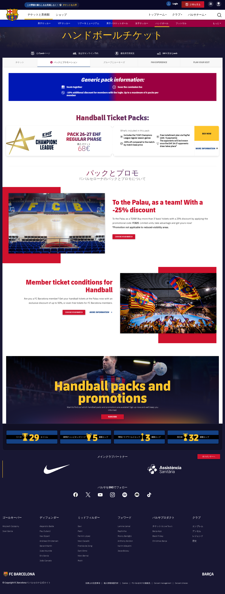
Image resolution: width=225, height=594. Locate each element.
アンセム (196, 531)
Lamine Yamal (124, 526)
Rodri (80, 560)
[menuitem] (219, 3)
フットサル (181, 23)
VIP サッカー (64, 23)
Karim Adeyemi (124, 546)
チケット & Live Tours (162, 526)
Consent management (162, 583)
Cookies (125, 583)
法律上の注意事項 (92, 583)
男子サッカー (44, 23)
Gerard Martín (46, 546)
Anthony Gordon (125, 541)
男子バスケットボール (117, 23)
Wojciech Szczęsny (10, 526)
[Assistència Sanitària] (164, 469)
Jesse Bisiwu (123, 551)
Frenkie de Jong (85, 546)
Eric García (44, 555)
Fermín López (84, 536)
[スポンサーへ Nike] (57, 469)
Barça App (157, 531)
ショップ (61, 15)
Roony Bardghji (125, 536)
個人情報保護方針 (111, 583)
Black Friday (157, 536)
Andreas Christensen (49, 541)
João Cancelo (46, 560)
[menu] (218, 4)
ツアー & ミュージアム (88, 23)
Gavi (80, 526)
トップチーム (156, 14)
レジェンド (197, 536)
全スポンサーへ (208, 456)
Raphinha (122, 531)
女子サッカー (141, 23)
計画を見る (195, 4)
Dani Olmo (82, 551)
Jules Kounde (46, 551)
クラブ (176, 14)
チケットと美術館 (39, 14)
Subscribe (112, 417)
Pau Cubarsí (45, 531)
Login (173, 4)
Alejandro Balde (47, 526)
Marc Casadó (83, 541)
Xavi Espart (45, 536)
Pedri (80, 531)
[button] (57, 223)
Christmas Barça (159, 541)
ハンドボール (162, 23)
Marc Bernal (83, 555)
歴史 (194, 541)
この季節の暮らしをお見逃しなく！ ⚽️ (52, 5)
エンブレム (197, 526)
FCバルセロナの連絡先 (141, 583)
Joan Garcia (7, 531)
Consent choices (181, 583)
